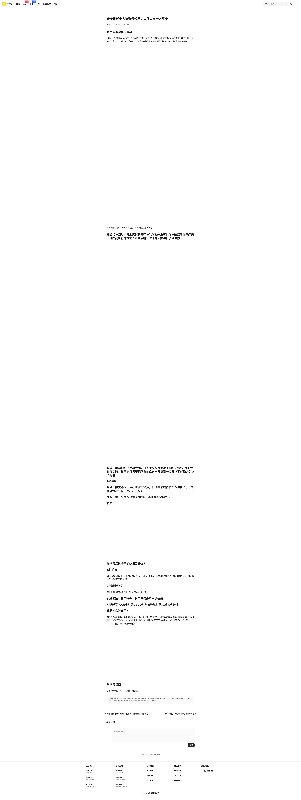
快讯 (38, 4)
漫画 (25, 3)
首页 (18, 4)
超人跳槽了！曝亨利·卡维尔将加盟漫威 (179, 714)
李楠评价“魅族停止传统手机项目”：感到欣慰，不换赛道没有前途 (131, 714)
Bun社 (157, 793)
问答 (56, 4)
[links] (91, 772)
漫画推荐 (47, 4)
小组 (31, 3)
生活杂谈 (109, 24)
